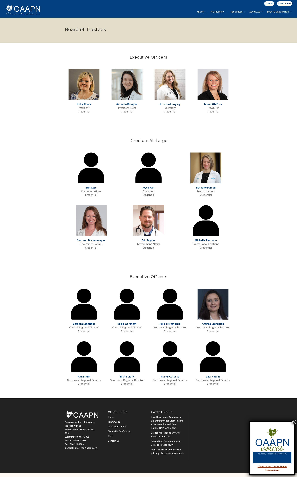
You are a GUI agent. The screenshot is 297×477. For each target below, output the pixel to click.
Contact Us (113, 440)
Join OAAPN (284, 3)
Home (111, 417)
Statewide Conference (119, 431)
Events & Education (278, 12)
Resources (237, 12)
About (200, 12)
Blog (110, 436)
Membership (217, 12)
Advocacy (255, 12)
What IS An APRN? (117, 426)
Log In (269, 3)
